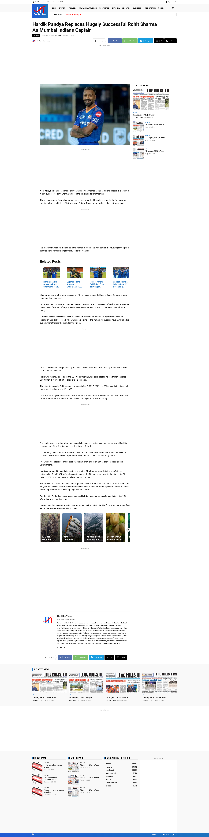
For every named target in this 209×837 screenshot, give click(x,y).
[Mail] (61, 647)
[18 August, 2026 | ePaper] (138, 126)
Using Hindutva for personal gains (51, 779)
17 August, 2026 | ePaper (155, 138)
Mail (167, 835)
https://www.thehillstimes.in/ (66, 619)
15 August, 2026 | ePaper (155, 151)
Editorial (39, 758)
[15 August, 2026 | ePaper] (138, 153)
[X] (65, 647)
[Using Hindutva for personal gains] (37, 779)
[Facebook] (58, 647)
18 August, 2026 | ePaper (155, 124)
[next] (175, 14)
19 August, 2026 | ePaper (72, 15)
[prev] (171, 14)
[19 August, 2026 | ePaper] (151, 99)
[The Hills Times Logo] (41, 834)
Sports (36, 35)
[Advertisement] (104, 64)
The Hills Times (44, 41)
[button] (173, 8)
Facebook (155, 835)
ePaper (135, 112)
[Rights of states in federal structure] (37, 792)
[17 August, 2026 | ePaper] (138, 140)
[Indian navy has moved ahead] (37, 767)
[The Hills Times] (40, 11)
